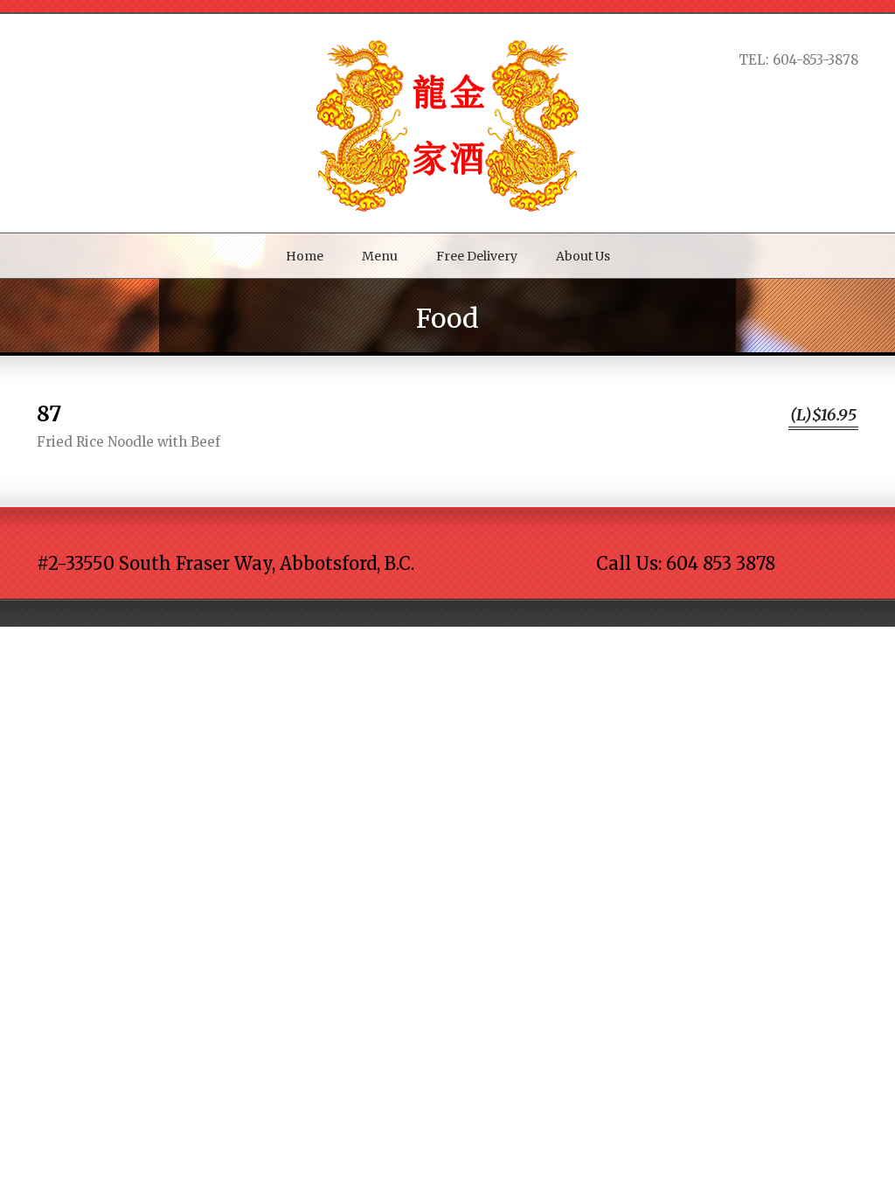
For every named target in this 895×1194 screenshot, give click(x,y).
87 (49, 413)
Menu (380, 256)
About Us (583, 256)
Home (304, 256)
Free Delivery (476, 256)
